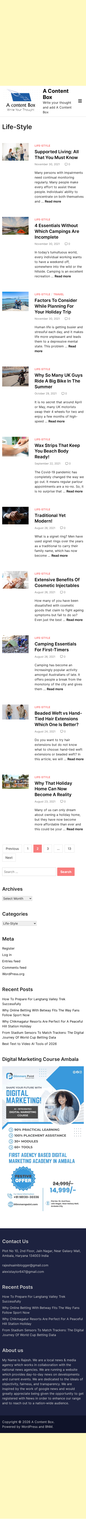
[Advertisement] (43, 43)
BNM (48, 1427)
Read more (53, 201)
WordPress (29, 1427)
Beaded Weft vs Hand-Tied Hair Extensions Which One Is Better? (58, 719)
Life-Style (42, 145)
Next (9, 858)
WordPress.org (13, 974)
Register (8, 948)
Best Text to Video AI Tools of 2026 (29, 1044)
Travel (58, 294)
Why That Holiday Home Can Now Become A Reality (53, 789)
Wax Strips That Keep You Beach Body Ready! (57, 451)
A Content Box (42, 1422)
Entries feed (11, 961)
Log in (7, 955)
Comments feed (14, 968)
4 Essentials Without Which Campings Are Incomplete (57, 231)
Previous (12, 849)
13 (69, 849)
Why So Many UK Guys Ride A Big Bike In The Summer (59, 381)
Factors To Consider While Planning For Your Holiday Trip (56, 306)
